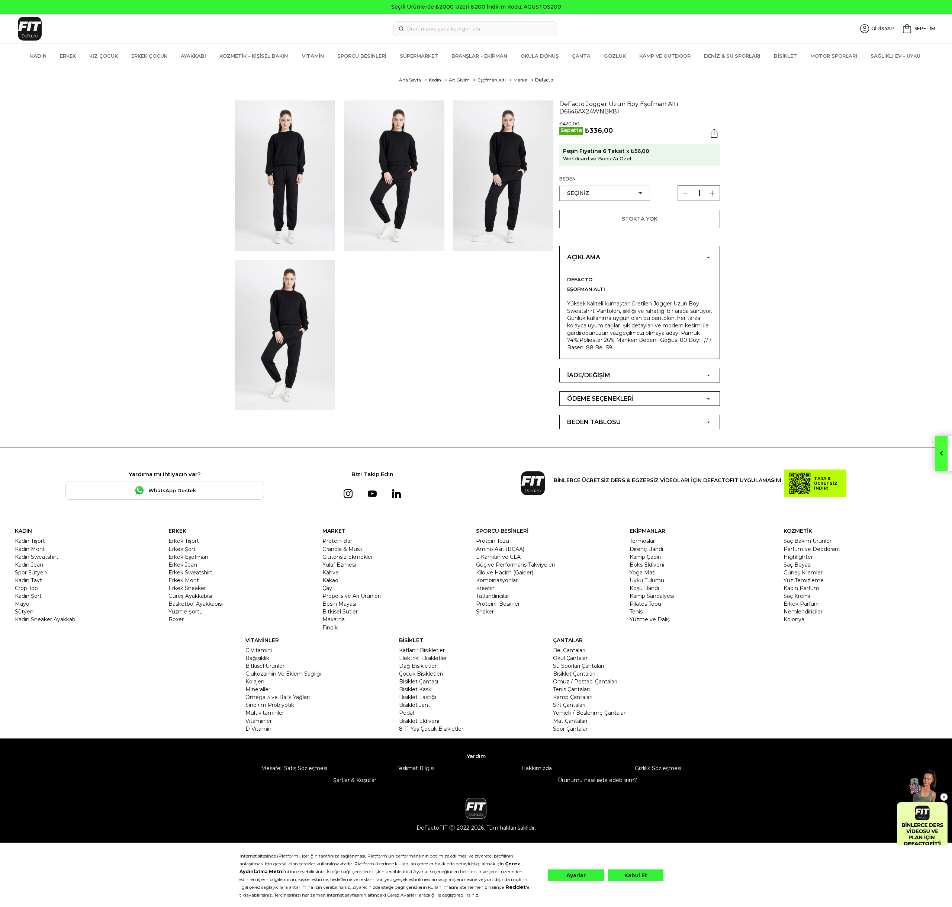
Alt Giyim (459, 80)
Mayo (22, 603)
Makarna (333, 619)
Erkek (68, 56)
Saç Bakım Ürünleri (808, 541)
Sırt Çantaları (569, 705)
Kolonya (794, 619)
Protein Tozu (492, 541)
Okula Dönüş (540, 56)
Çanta (581, 56)
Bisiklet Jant (414, 705)
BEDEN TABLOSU (594, 422)
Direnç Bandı (646, 549)
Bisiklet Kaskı (415, 689)
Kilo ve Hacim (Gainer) (504, 572)
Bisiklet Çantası (418, 681)
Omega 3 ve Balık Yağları (277, 697)
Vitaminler (258, 721)
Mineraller (257, 689)
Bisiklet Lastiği (417, 697)
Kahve (330, 572)
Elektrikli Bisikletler (423, 658)
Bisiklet (785, 56)
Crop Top (26, 588)
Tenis (636, 611)
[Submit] (401, 28)
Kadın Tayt (28, 580)
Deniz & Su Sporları (732, 56)
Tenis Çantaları (571, 689)
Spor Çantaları (571, 728)
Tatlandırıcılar (492, 596)
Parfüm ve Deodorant (812, 549)
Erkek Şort (182, 549)
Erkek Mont (183, 580)
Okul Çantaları (571, 658)
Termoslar (642, 541)
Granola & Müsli (342, 549)
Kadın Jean (29, 564)
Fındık (330, 627)
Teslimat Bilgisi (415, 768)
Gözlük (615, 56)
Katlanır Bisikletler (422, 650)
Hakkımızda (536, 768)
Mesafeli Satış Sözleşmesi (294, 768)
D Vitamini (259, 728)
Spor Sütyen (31, 572)
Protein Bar (337, 541)
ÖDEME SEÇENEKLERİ (600, 398)
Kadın (38, 56)
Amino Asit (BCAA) (500, 549)
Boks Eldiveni (647, 564)
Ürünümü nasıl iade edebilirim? (597, 780)
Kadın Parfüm (801, 588)
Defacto (544, 80)
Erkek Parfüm (802, 603)
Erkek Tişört (183, 541)
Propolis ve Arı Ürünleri (351, 596)
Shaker (485, 611)
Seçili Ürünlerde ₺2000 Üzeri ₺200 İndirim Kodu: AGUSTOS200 (476, 6)
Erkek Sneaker (187, 588)
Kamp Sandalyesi (652, 596)
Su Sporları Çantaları (578, 666)
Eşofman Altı (491, 80)
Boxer (176, 619)
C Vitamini (258, 650)
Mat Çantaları (570, 721)
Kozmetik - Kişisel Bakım (254, 56)
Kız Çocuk (103, 56)
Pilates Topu (645, 603)
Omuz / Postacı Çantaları (585, 681)
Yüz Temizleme (804, 580)
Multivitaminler (264, 712)
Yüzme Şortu (185, 611)
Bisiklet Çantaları (574, 673)
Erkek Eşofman (188, 557)
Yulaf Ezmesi (339, 564)
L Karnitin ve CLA (498, 557)
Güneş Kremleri (804, 572)
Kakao (330, 580)
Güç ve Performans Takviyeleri (515, 564)
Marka (520, 80)
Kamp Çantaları (572, 697)
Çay (327, 588)
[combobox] (475, 28)
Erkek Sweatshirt (190, 572)
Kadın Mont (30, 549)
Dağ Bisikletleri (418, 666)
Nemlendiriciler (803, 611)
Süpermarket (419, 56)
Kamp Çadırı (645, 557)
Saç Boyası (797, 564)
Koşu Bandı (644, 588)
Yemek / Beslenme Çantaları (590, 712)
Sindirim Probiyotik (269, 705)
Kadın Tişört (30, 541)
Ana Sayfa (410, 80)
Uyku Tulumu (647, 580)
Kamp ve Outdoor (665, 56)
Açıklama (583, 257)
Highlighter (798, 557)
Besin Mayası (339, 603)
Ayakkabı (193, 56)
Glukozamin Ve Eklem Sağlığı (283, 673)
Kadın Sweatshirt (36, 557)
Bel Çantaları (569, 650)
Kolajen (254, 681)
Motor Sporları (833, 56)
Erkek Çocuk (149, 56)
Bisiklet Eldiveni (419, 721)
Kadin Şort (28, 596)
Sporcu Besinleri (361, 56)
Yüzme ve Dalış (650, 619)
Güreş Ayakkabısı (190, 596)
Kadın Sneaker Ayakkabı (46, 619)
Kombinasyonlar (497, 580)
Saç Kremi (797, 596)
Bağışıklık (257, 658)
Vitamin (313, 56)
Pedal (406, 712)
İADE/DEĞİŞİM (588, 375)
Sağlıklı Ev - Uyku (895, 56)
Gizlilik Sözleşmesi (658, 768)
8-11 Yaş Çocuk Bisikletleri (431, 728)
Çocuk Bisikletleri (421, 673)
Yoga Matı (643, 572)
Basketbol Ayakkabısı (195, 603)
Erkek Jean (182, 564)
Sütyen (24, 611)
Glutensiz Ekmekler (347, 557)
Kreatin (485, 588)
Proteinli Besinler (498, 603)
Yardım (476, 756)
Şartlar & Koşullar (354, 780)
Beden (567, 179)
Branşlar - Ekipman (479, 56)
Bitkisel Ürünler (264, 666)
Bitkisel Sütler (340, 611)
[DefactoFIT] (168, 29)
